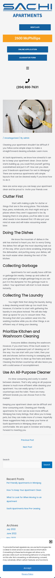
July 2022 (11, 529)
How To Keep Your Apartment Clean (24, 490)
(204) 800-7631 (27, 87)
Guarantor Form (27, 58)
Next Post (27, 447)
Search (6, 459)
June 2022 (11, 533)
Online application (27, 49)
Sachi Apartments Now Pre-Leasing (23, 508)
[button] (50, 541)
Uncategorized (11, 138)
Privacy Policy (27, 574)
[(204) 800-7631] (27, 81)
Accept (27, 568)
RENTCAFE (34, 27)
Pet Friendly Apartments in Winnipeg (24, 483)
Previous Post (27, 440)
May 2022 (11, 538)
